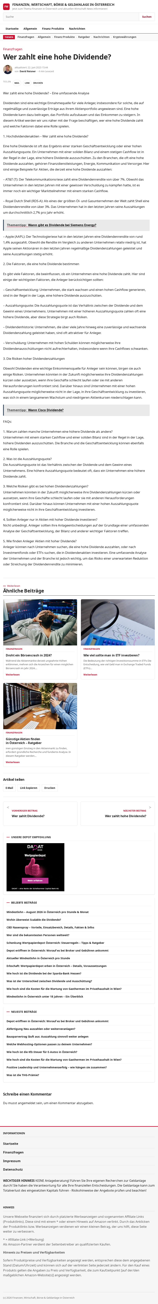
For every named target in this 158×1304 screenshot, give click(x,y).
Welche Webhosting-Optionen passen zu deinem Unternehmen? (49, 1044)
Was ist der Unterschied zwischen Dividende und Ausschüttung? (49, 981)
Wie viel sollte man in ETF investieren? (111, 655)
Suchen (147, 16)
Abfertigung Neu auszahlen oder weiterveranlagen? (41, 1029)
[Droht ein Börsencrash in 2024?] (40, 622)
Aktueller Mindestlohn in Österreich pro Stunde (38, 958)
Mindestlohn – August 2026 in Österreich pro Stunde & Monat (48, 912)
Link (27, 83)
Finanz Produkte (53, 28)
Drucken (37, 83)
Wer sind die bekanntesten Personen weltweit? (38, 935)
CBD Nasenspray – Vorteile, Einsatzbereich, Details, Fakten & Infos (50, 927)
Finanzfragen (26, 37)
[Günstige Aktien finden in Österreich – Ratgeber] (40, 706)
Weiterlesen (13, 674)
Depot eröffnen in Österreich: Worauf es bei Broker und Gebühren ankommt (57, 950)
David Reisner (28, 71)
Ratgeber (84, 37)
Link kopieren (28, 788)
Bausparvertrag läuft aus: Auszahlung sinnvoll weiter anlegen (47, 1036)
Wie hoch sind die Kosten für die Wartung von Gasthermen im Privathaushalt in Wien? (64, 989)
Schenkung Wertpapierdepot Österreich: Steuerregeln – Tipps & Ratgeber (55, 943)
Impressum (12, 1161)
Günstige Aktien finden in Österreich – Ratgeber (23, 741)
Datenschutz (13, 1169)
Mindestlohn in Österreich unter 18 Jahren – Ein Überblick (45, 996)
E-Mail (9, 788)
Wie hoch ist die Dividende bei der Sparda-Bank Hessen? (44, 973)
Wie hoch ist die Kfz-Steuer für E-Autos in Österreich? (42, 1052)
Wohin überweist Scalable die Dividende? (34, 920)
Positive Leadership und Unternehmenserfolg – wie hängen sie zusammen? (57, 1067)
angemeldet (26, 1103)
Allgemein (30, 28)
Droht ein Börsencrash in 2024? (29, 655)
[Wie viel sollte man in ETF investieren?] (118, 622)
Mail (16, 83)
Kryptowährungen (124, 37)
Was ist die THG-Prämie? (23, 1075)
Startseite (12, 28)
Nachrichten (77, 28)
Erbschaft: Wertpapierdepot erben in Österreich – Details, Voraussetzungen (57, 966)
